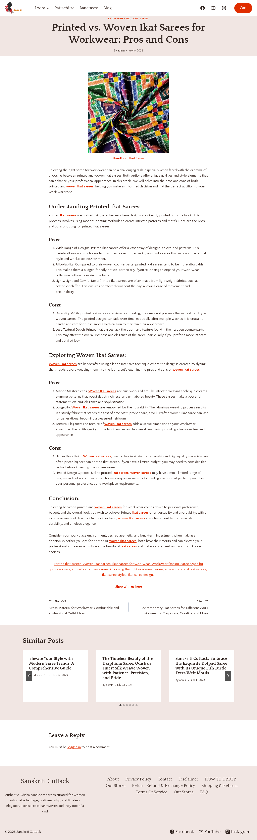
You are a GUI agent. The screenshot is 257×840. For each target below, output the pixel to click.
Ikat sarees (68, 215)
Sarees (144, 18)
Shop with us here (128, 586)
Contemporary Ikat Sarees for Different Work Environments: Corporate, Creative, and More (174, 607)
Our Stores (115, 785)
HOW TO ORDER (220, 779)
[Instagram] (223, 8)
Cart (243, 8)
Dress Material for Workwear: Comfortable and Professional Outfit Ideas (84, 607)
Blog (107, 8)
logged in (74, 747)
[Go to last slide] (29, 676)
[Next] (228, 676)
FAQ (204, 792)
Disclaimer (188, 779)
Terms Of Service (151, 792)
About (113, 779)
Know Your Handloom (123, 18)
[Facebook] (202, 8)
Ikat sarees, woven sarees (131, 473)
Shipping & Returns (220, 785)
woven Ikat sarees (80, 186)
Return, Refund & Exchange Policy (163, 785)
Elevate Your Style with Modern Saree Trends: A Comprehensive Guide (51, 663)
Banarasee (89, 8)
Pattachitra (64, 8)
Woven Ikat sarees (63, 364)
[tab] (120, 705)
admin (121, 50)
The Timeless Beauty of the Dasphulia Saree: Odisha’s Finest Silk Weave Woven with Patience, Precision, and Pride (127, 668)
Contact (165, 779)
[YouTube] (213, 8)
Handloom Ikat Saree (128, 158)
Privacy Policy (138, 779)
